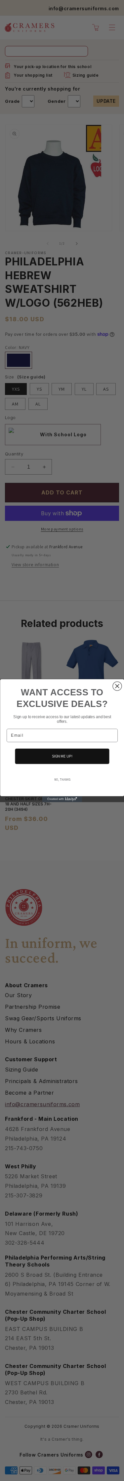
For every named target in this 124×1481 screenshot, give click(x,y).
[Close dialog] (117, 686)
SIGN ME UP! (62, 756)
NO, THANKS (62, 779)
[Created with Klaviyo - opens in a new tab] (62, 799)
